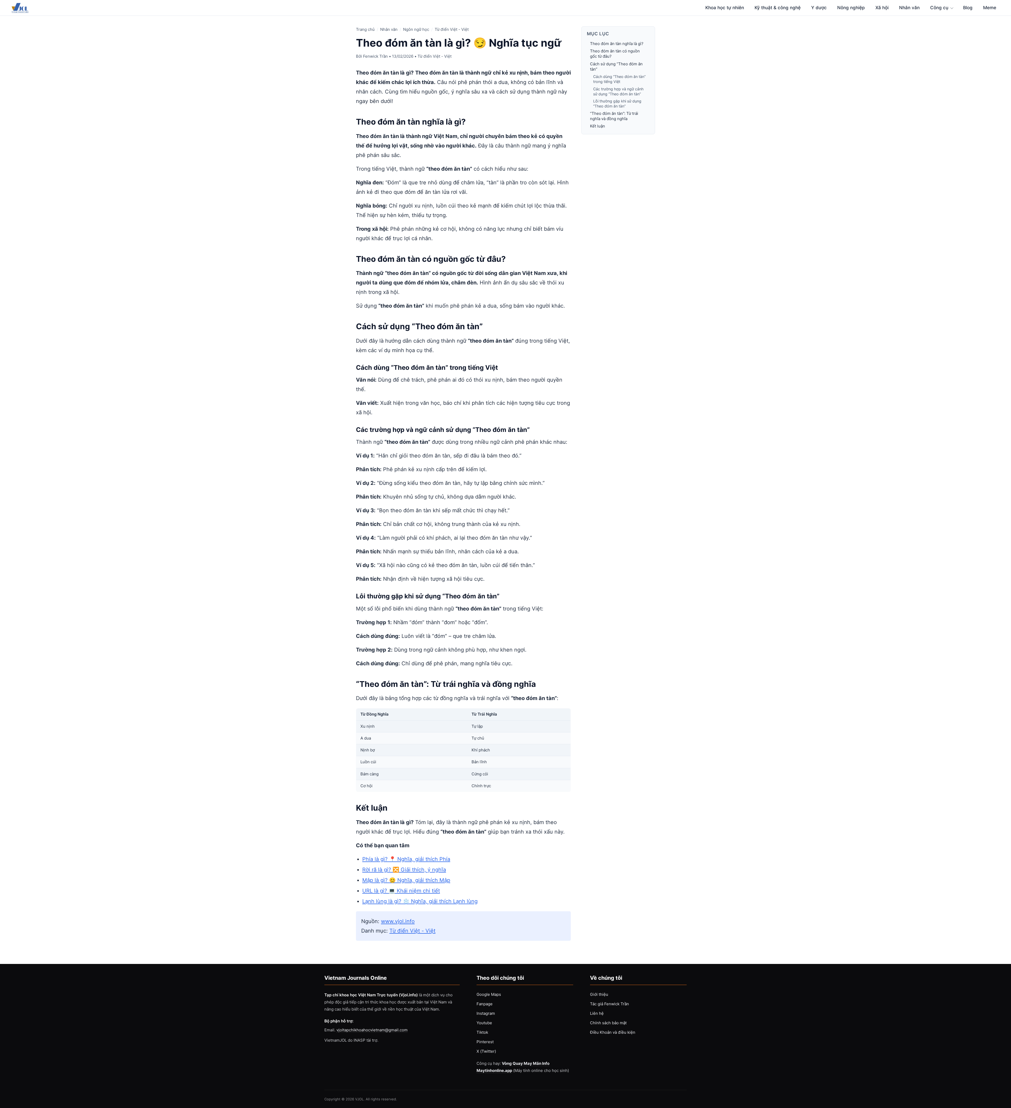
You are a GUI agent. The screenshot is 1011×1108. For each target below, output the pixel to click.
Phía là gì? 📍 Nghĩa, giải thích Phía (406, 859)
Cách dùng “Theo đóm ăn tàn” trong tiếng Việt (619, 79)
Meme (989, 7)
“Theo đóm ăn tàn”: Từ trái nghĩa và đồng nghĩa (614, 116)
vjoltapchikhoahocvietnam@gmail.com (372, 1029)
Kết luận (597, 126)
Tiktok (482, 1032)
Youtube (484, 1022)
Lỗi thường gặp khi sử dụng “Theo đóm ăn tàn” (617, 103)
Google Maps (489, 994)
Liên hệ (597, 1013)
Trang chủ (365, 29)
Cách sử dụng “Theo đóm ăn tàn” (616, 66)
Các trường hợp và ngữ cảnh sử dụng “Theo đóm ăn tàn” (618, 91)
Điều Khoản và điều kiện (612, 1032)
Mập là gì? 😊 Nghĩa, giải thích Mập (406, 880)
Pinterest (485, 1041)
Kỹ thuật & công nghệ (778, 7)
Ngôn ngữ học (416, 29)
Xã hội (882, 7)
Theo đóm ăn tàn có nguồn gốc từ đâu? (615, 53)
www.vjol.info (398, 921)
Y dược (819, 7)
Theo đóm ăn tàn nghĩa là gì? (616, 43)
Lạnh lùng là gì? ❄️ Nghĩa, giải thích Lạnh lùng (420, 901)
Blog (968, 7)
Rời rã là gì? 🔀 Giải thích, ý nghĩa (404, 869)
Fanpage (485, 1003)
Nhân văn (909, 7)
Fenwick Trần (375, 56)
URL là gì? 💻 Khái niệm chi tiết (401, 891)
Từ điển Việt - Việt (452, 29)
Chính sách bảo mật (608, 1022)
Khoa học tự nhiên (724, 7)
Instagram (486, 1013)
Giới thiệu (599, 994)
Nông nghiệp (851, 7)
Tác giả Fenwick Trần (609, 1003)
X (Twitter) (486, 1051)
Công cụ (939, 7)
